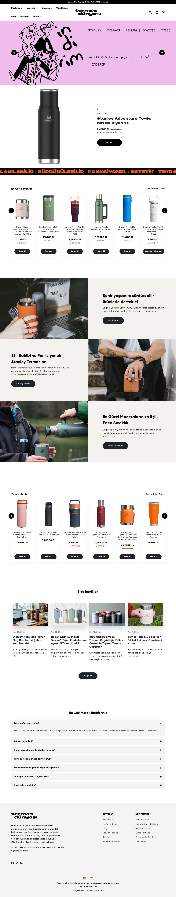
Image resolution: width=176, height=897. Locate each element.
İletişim (106, 837)
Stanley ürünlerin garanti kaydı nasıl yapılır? (36, 768)
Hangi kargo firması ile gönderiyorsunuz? (35, 750)
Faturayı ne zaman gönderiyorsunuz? (33, 759)
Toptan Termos (110, 833)
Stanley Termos (23, 384)
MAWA (101, 891)
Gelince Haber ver (153, 251)
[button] (150, 12)
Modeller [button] (16, 8)
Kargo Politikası (142, 833)
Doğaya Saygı (110, 824)
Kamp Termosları (115, 446)
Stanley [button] (46, 8)
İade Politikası (142, 820)
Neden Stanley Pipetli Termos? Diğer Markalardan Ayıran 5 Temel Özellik (69, 640)
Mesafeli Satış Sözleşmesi (147, 824)
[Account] (157, 12)
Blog (13, 17)
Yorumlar (24, 17)
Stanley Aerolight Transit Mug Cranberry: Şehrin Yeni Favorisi (29, 640)
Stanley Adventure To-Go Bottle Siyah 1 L (124, 121)
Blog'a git (88, 676)
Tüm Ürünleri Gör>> (155, 189)
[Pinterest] (21, 863)
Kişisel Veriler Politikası (145, 837)
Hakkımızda (108, 820)
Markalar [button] (31, 8)
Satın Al (22, 251)
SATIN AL (109, 142)
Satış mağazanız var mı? (26, 723)
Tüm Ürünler (62, 8)
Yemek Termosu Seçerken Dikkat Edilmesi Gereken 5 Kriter (145, 640)
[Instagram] (17, 863)
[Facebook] (12, 863)
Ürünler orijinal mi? (23, 741)
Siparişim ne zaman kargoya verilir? (32, 776)
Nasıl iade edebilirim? (25, 785)
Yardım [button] (36, 17)
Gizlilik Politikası (142, 828)
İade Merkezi (141, 842)
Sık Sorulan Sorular (112, 842)
